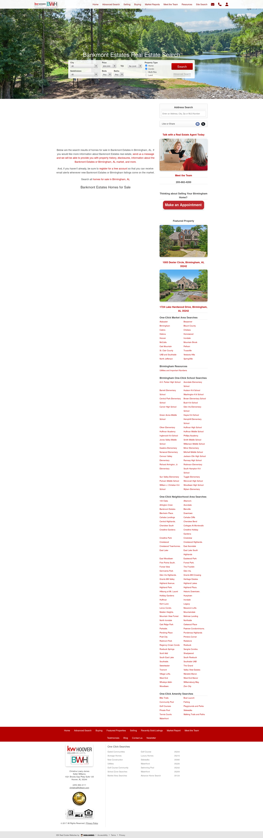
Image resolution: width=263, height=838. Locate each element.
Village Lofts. (165, 673)
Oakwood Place (190, 624)
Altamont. (188, 500)
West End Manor (191, 678)
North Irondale (166, 620)
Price (104, 62)
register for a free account (113, 168)
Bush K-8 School (191, 402)
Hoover (163, 338)
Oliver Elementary (167, 427)
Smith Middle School (192, 439)
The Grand (188, 665)
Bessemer (188, 321)
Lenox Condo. (166, 607)
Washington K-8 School (194, 394)
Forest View (165, 566)
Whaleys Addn (166, 682)
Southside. (164, 661)
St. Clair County (166, 350)
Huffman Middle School (194, 431)
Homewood (188, 334)
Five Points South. (167, 562)
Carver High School (168, 406)
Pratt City (164, 636)
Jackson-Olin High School (195, 456)
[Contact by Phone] (219, 4)
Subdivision (76, 70)
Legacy (187, 603)
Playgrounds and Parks (194, 706)
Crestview (188, 537)
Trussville (188, 350)
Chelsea (187, 329)
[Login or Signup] (226, 4)
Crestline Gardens (167, 529)
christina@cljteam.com (79, 787)
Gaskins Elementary (168, 448)
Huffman (163, 599)
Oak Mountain (166, 346)
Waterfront (164, 718)
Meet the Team (183, 175)
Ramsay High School (193, 460)
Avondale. (188, 505)
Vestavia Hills (189, 354)
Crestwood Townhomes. (170, 546)
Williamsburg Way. (191, 682)
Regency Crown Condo (170, 645)
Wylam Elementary (192, 489)
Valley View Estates (192, 669)
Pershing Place (166, 632)
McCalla (163, 342)
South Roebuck (190, 657)
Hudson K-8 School (192, 390)
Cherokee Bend (190, 521)
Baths (116, 70)
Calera (162, 329)
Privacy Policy (92, 823)
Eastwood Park (190, 558)
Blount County (190, 325)
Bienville (187, 509)
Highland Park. (166, 587)
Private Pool (165, 710)
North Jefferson (166, 358)
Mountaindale (189, 612)
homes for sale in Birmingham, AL (111, 179)
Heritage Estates (191, 579)
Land (150, 75)
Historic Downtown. (192, 591)
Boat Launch (189, 697)
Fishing (187, 702)
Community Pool (167, 702)
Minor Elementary (191, 448)
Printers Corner (190, 636)
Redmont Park (166, 640)
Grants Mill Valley (167, 579)
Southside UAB (190, 661)
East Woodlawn (166, 558)
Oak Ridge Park (166, 624)
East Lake (164, 550)
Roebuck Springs (167, 649)
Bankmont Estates (167, 509)
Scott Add (164, 653)
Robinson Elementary (193, 464)
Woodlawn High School (194, 485)
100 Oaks (164, 500)
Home (151, 65)
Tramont (163, 669)
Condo (151, 68)
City (72, 62)
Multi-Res (152, 72)
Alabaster (164, 321)
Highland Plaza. (190, 587)
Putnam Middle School (169, 480)
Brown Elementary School (195, 398)
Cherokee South (167, 525)
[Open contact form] (212, 4)
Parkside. (164, 628)
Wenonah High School (193, 480)
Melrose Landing (191, 616)
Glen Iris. (187, 570)
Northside (188, 620)
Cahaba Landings (167, 517)
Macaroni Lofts (190, 607)
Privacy (122, 835)
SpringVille (188, 358)
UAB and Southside (168, 354)
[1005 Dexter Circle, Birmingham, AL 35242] (184, 241)
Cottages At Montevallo (194, 525)
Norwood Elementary (169, 452)
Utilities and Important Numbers (173, 370)
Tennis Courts (166, 714)
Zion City (187, 686)
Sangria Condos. (191, 649)
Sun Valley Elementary (169, 476)
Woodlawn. (164, 686)
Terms (113, 835)
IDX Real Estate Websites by (68, 835)
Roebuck (187, 645)
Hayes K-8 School (191, 415)
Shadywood (189, 653)
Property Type (151, 62)
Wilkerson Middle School (194, 443)
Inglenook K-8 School (169, 435)
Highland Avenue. (167, 583)
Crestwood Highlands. (193, 542)
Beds (104, 70)
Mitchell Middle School (193, 452)
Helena (163, 334)
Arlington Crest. (166, 505)
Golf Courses (165, 706)
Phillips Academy (191, 435)
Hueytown (188, 595)
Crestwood (164, 542)
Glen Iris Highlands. (168, 575)
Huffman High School (193, 427)
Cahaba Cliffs (189, 517)
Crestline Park (166, 537)
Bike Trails (164, 697)
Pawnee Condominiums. (194, 628)
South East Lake (167, 657)
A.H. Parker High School (170, 382)
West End (164, 678)
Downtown (188, 513)
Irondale (187, 338)
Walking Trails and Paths (194, 714)
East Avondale (190, 546)
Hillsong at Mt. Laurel (169, 591)
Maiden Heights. (167, 612)
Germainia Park (166, 570)
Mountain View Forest (169, 616)
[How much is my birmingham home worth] (184, 205)
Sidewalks (188, 710)
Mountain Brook (190, 342)
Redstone (188, 640)
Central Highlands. (168, 521)
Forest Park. (189, 562)
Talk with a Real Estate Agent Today (184, 134)
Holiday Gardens (167, 595)
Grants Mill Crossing (192, 575)
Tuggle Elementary (192, 476)
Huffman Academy (167, 431)
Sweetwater (165, 665)
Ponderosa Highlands (193, 632)
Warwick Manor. (190, 673)
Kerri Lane (164, 603)
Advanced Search (182, 74)
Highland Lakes (190, 583)
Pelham (187, 346)
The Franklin (189, 566)
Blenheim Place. (167, 513)
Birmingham (165, 325)
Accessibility (103, 835)
